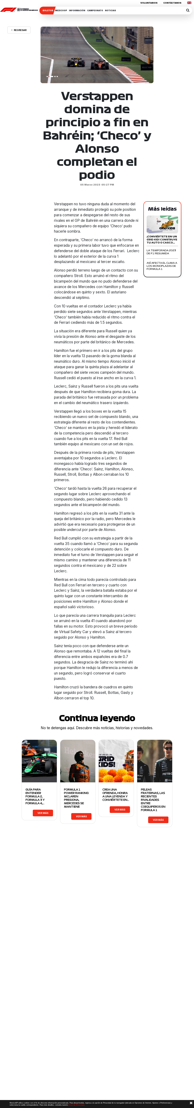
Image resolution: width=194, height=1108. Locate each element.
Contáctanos (172, 3)
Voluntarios (148, 3)
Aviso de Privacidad (76, 1105)
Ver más (43, 813)
